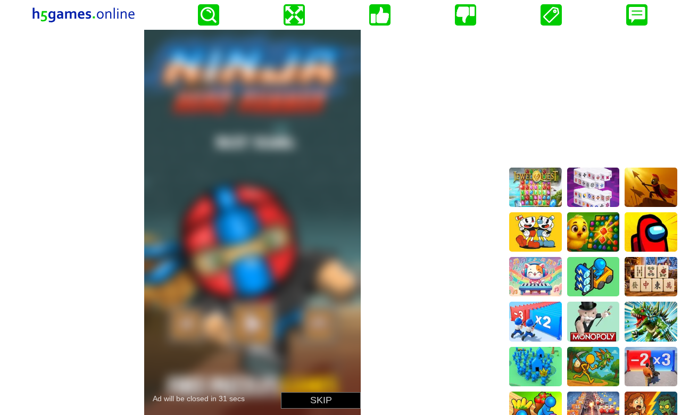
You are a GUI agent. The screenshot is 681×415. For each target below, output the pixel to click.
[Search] (208, 15)
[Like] (380, 15)
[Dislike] (465, 15)
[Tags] (551, 15)
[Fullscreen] (294, 15)
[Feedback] (636, 15)
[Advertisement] (593, 96)
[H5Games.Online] (83, 15)
